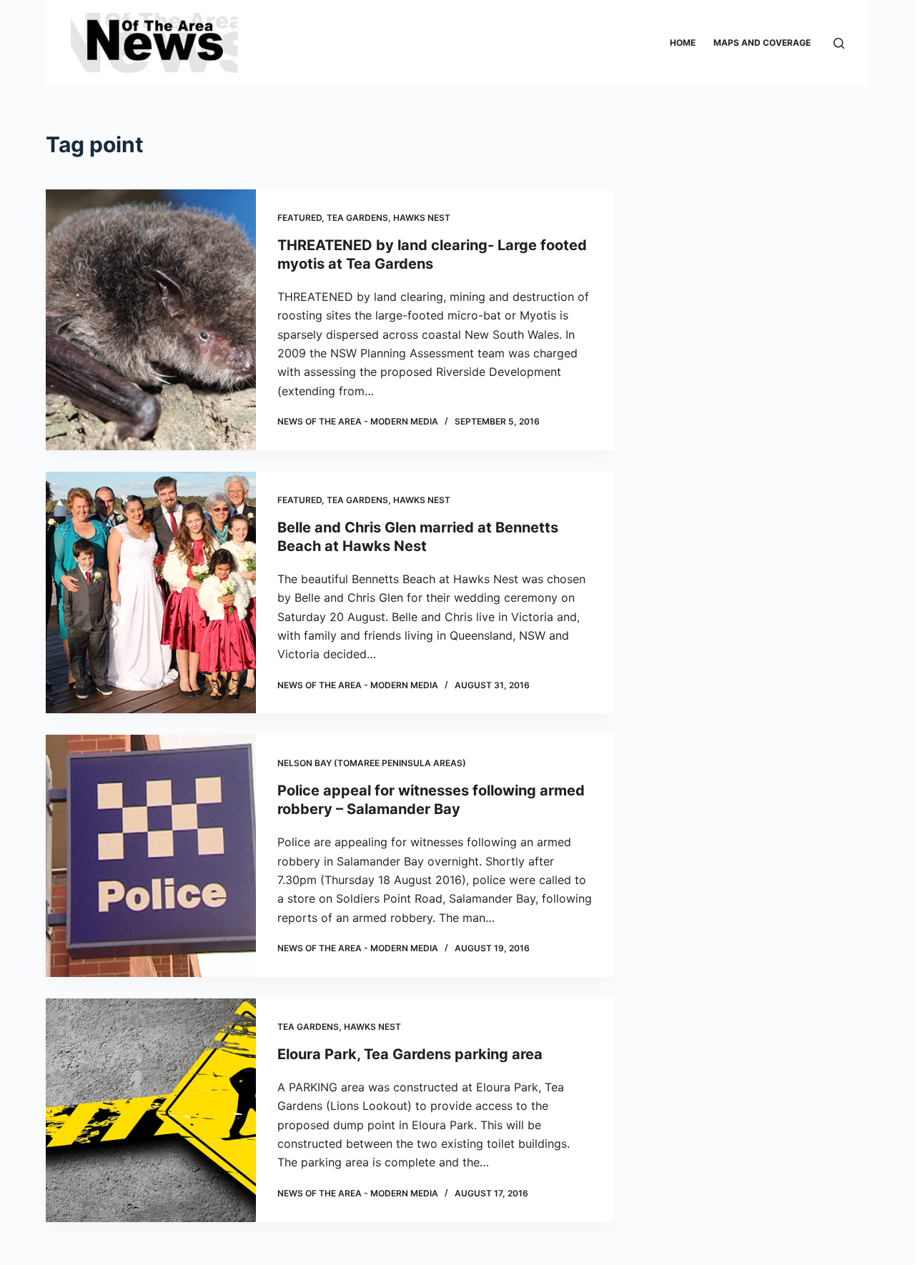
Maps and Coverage (762, 42)
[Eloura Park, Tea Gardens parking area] (151, 1110)
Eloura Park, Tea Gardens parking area (410, 1054)
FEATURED (299, 217)
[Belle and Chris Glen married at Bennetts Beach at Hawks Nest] (151, 593)
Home (683, 42)
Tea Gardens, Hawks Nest (388, 217)
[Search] (839, 43)
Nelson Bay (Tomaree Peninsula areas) (371, 763)
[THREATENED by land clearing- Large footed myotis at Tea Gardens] (151, 319)
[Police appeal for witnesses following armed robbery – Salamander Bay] (151, 856)
